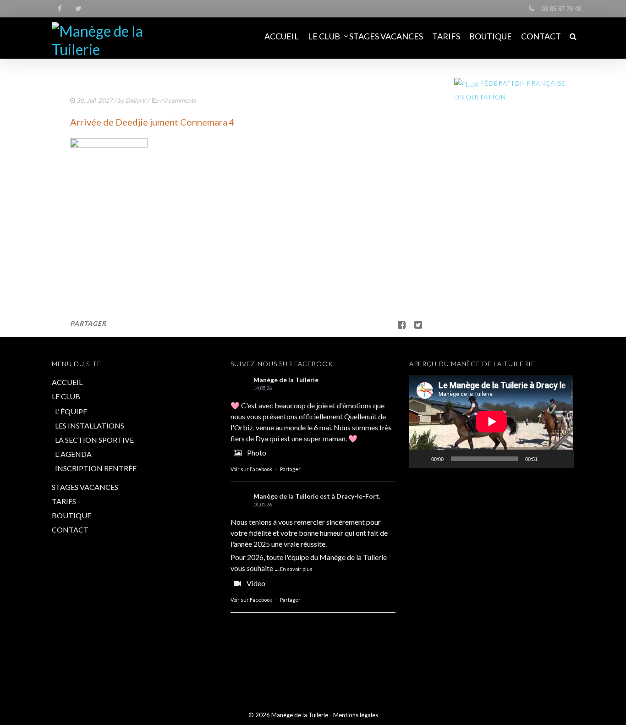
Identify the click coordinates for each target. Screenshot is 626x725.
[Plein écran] (562, 458)
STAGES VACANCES (386, 36)
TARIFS (446, 36)
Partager (290, 469)
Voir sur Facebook (251, 469)
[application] (491, 421)
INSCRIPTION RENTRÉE (96, 468)
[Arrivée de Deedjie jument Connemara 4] (414, 324)
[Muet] (547, 458)
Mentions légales (355, 715)
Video (256, 583)
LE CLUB (324, 36)
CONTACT (541, 36)
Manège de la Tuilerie (285, 380)
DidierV (136, 100)
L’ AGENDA (73, 454)
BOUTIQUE (490, 36)
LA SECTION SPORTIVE (94, 439)
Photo (256, 452)
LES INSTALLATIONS (89, 425)
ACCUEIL (281, 36)
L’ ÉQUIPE (71, 411)
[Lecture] (421, 458)
